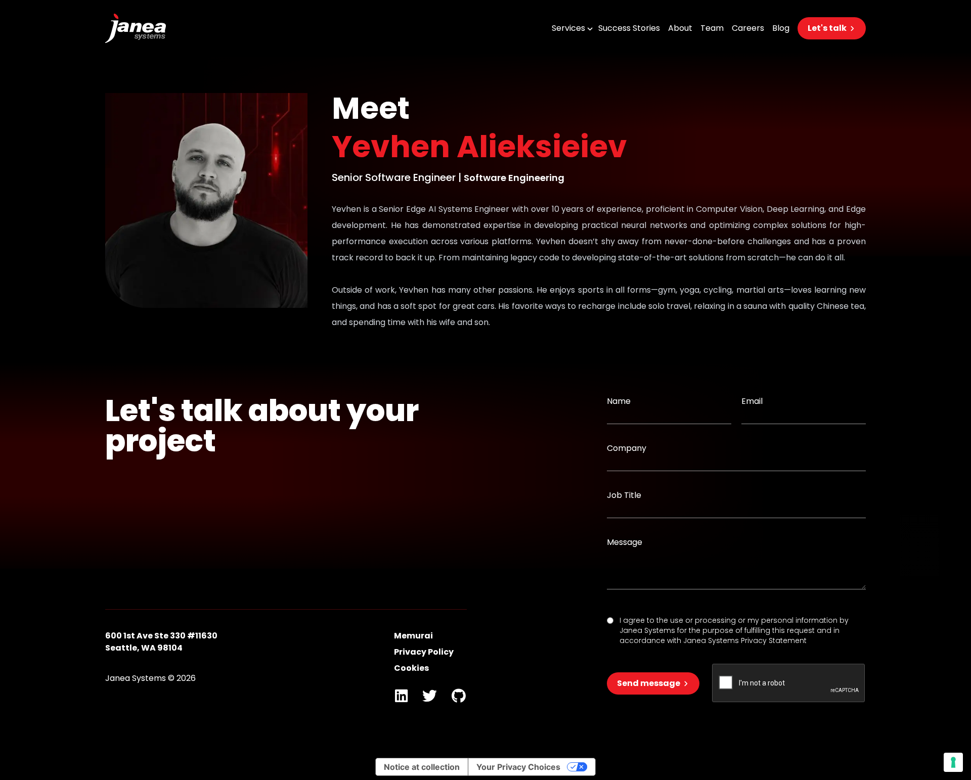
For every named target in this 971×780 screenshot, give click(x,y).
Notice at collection (422, 767)
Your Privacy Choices (518, 767)
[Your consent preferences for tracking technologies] (953, 762)
